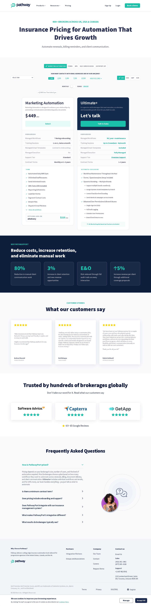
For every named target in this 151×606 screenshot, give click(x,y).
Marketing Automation (57, 66)
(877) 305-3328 (120, 564)
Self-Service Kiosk (87, 66)
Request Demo (98, 569)
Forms (70, 66)
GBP (132, 78)
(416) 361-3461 (120, 562)
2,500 (59, 78)
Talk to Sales (103, 124)
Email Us (118, 554)
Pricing (68, 5)
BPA (76, 66)
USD (127, 78)
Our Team (97, 554)
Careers (96, 564)
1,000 (51, 78)
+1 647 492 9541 (121, 571)
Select (48, 124)
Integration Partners (74, 554)
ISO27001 (114, 589)
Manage (126, 600)
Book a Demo (132, 5)
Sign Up (108, 5)
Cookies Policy (64, 602)
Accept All (141, 600)
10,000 (83, 78)
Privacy (98, 589)
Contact (96, 559)
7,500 (75, 78)
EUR (137, 78)
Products (40, 5)
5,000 (67, 78)
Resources (54, 5)
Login (118, 5)
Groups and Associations (75, 559)
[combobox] (22, 78)
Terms (84, 589)
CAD (122, 78)
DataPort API (101, 66)
